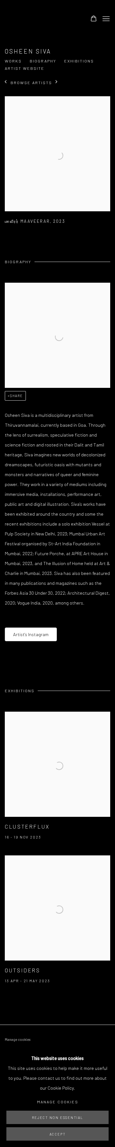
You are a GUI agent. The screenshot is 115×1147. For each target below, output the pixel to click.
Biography (43, 60)
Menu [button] (105, 19)
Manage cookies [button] (17, 1039)
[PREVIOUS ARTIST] (6, 82)
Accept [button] (58, 1134)
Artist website (24, 68)
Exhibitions (79, 60)
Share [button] (16, 396)
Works (13, 60)
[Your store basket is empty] (93, 19)
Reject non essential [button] (57, 1117)
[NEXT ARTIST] (57, 82)
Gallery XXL (37, 19)
